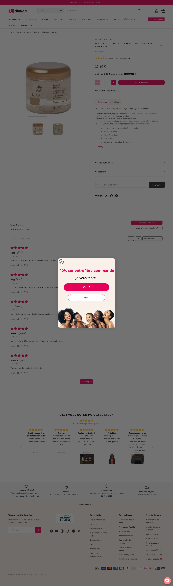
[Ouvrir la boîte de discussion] (167, 580)
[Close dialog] (61, 261)
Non (86, 297)
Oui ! (86, 287)
